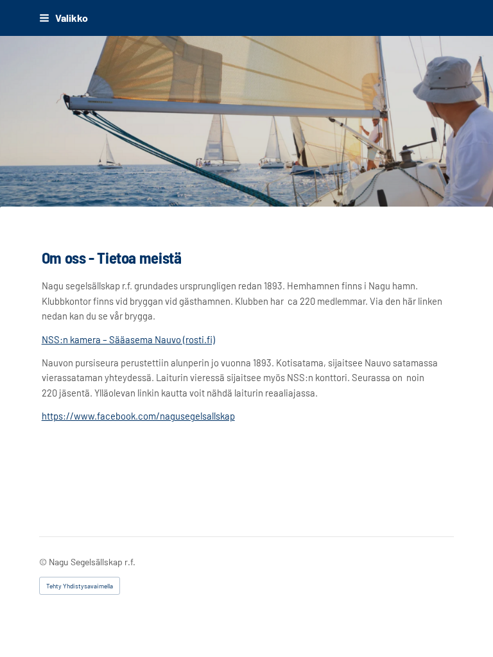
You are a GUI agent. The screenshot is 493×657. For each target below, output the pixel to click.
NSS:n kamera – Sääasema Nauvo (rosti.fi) (128, 339)
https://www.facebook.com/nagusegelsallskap (138, 416)
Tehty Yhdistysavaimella (79, 586)
